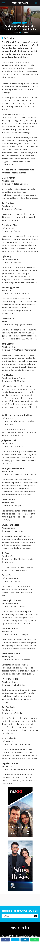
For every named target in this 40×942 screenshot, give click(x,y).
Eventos (24, 23)
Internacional (17, 23)
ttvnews (26, 32)
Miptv (12, 38)
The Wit (6, 38)
